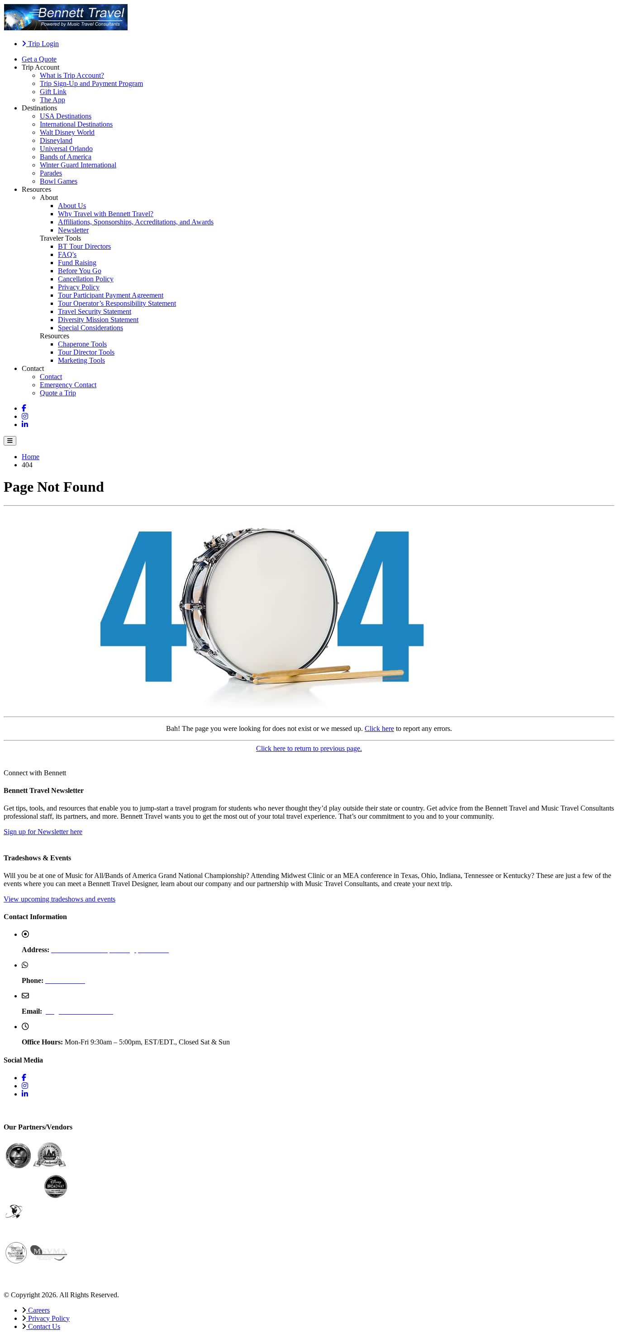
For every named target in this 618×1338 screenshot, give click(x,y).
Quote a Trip (58, 393)
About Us (72, 205)
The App (52, 100)
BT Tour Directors (84, 246)
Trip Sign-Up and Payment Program (91, 83)
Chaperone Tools (82, 344)
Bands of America (65, 157)
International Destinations (76, 124)
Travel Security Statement (94, 311)
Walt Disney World (67, 132)
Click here (379, 728)
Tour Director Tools (86, 352)
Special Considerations (90, 328)
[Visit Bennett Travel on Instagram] (25, 416)
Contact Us (43, 1326)
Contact (51, 376)
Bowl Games (58, 181)
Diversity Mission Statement (98, 319)
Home (30, 456)
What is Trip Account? (72, 75)
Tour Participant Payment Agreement (110, 295)
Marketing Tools (81, 360)
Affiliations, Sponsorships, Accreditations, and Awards (136, 222)
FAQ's (67, 254)
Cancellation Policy (86, 279)
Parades (51, 173)
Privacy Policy (79, 287)
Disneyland (56, 140)
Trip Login (42, 43)
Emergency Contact (68, 385)
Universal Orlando (66, 148)
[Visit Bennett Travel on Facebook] (24, 408)
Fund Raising (77, 262)
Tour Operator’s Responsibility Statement (117, 303)
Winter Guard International (78, 165)
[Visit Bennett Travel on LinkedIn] (25, 424)
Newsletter (73, 230)
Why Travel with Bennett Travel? (105, 214)
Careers (38, 1310)
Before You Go (79, 271)
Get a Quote (39, 59)
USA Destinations (65, 116)
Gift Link (53, 91)
